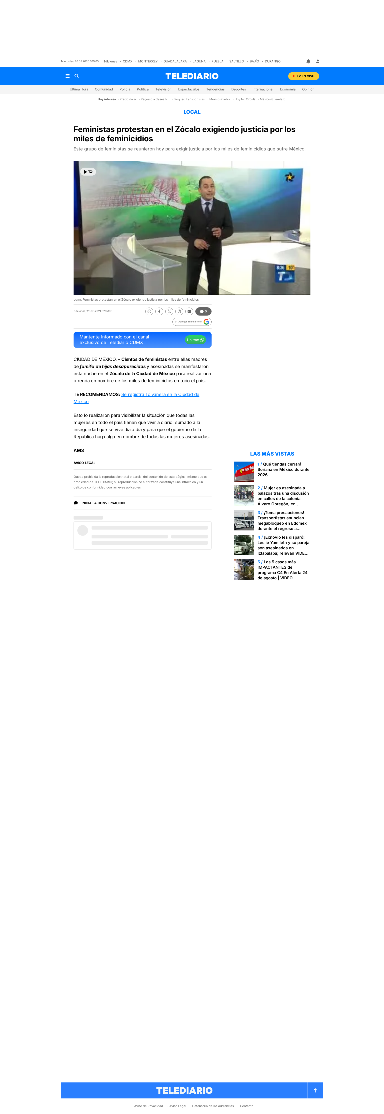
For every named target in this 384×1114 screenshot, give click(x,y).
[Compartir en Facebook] (159, 311)
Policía (125, 89)
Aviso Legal (177, 1106)
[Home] (192, 76)
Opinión (308, 89)
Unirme (193, 340)
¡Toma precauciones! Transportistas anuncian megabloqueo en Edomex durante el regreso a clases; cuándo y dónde (282, 523)
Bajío (254, 61)
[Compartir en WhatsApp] (149, 311)
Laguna (199, 61)
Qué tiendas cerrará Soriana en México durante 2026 (284, 469)
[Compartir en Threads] (179, 311)
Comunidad (104, 89)
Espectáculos (189, 89)
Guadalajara (175, 61)
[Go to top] (315, 1090)
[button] (192, 322)
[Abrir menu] (68, 76)
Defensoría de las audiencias (213, 1106)
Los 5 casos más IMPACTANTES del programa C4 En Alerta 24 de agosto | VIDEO (283, 570)
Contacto (246, 1106)
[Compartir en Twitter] (169, 311)
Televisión (163, 89)
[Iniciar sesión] (317, 61)
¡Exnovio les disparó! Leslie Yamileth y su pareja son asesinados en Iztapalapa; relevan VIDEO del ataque (283, 548)
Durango (273, 61)
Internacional (263, 89)
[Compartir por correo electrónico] (189, 311)
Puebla (218, 61)
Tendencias (215, 89)
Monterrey (148, 61)
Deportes (238, 89)
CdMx (127, 61)
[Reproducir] (88, 172)
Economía (288, 89)
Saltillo (236, 61)
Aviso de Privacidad (148, 1106)
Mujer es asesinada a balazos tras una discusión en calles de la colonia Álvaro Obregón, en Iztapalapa (283, 499)
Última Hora (79, 89)
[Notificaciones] (308, 61)
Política (143, 89)
